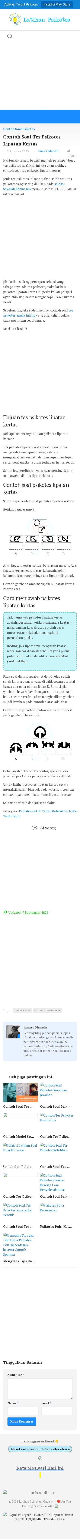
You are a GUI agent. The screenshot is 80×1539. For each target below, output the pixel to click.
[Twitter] (36, 117)
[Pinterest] (53, 117)
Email (46, 1403)
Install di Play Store (57, 4)
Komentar (15, 1375)
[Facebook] (27, 117)
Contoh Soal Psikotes (19, 129)
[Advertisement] (40, 70)
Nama (12, 1403)
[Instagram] (44, 117)
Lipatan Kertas (22, 1010)
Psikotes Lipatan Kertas (47, 1010)
